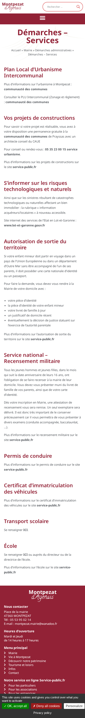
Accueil (16, 50)
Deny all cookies (48, 706)
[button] (42, 17)
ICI (25, 530)
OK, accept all (17, 706)
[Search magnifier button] (78, 6)
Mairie (28, 50)
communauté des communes (27, 102)
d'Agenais (13, 6)
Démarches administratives (53, 50)
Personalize (74, 706)
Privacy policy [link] (42, 712)
